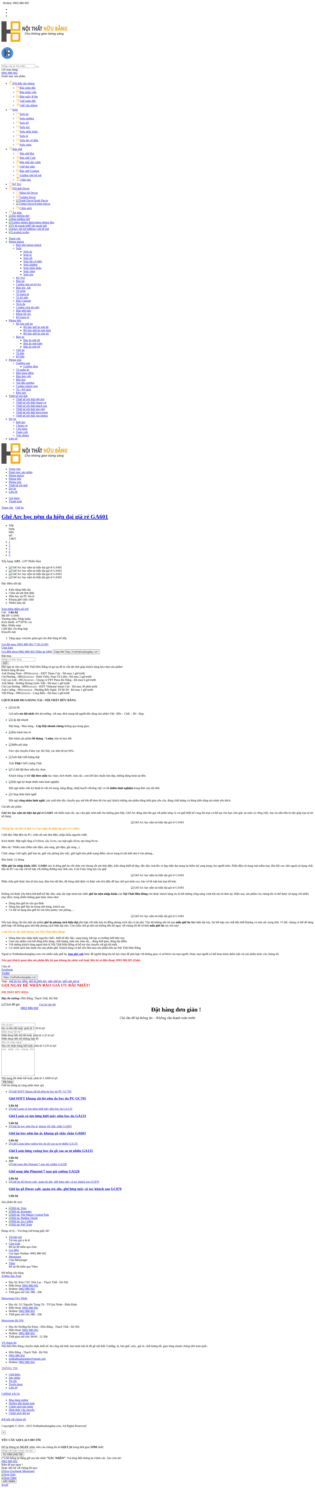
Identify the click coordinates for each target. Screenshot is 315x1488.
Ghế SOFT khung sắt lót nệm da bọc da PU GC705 (47, 1098)
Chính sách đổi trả (19, 1413)
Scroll (4, 1484)
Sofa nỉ (27, 254)
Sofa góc (28, 274)
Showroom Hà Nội (12, 1320)
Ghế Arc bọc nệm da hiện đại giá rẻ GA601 (54, 516)
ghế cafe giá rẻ (71, 981)
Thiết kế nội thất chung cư (31, 402)
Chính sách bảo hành (21, 1406)
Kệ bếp (20, 356)
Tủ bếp (20, 353)
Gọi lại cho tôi (47, 1004)
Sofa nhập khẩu (32, 268)
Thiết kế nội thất (18, 396)
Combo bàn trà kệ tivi (28, 284)
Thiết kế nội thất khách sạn (31, 405)
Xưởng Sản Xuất (11, 1276)
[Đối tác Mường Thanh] (23, 1218)
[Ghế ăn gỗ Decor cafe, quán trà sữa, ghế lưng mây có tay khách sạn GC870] (54, 1181)
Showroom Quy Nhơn (14, 1298)
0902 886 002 (9, 72)
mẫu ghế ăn (54, 981)
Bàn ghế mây (23, 310)
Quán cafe (22, 432)
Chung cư (22, 425)
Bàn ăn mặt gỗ (31, 346)
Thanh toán (15, 501)
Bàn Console (23, 300)
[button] (9, 1461)
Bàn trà (20, 281)
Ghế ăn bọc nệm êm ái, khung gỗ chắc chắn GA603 (47, 1133)
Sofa (18, 248)
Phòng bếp (15, 320)
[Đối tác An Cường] (21, 1221)
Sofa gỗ (27, 258)
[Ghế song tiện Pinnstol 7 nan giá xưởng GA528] (38, 1164)
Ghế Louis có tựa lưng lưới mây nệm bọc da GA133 (47, 1116)
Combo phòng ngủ (27, 386)
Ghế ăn (20, 350)
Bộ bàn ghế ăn (24, 323)
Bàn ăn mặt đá (31, 340)
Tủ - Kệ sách (23, 389)
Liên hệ (13, 438)
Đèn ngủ (21, 392)
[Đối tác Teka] (17, 1208)
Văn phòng (22, 435)
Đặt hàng (7, 1081)
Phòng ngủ (15, 359)
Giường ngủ (23, 363)
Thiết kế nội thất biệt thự (30, 399)
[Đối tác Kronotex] (20, 1211)
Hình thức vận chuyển (21, 1409)
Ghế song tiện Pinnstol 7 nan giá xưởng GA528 (44, 1171)
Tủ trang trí (22, 294)
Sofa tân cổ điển (32, 261)
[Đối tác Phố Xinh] (20, 1224)
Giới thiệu (14, 1374)
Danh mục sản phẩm (20, 472)
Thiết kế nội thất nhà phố (30, 409)
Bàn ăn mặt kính (32, 343)
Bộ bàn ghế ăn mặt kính (37, 330)
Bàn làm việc (23, 376)
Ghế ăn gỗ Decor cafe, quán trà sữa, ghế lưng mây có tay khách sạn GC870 (65, 1189)
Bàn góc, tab (23, 287)
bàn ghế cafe (76, 954)
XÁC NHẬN (9, 1481)
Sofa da (27, 251)
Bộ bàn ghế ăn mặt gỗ (36, 333)
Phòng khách (16, 241)
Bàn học (21, 379)
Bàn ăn (20, 336)
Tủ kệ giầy (22, 297)
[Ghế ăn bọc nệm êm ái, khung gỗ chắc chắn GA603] (40, 1126)
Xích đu (20, 304)
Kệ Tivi (20, 277)
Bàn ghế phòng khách (28, 245)
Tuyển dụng (16, 1384)
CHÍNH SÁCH (10, 1393)
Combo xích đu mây (28, 307)
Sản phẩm (14, 1377)
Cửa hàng (21, 428)
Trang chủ (14, 238)
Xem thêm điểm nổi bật (14, 609)
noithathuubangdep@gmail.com (27, 1358)
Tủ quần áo (22, 369)
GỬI (5, 663)
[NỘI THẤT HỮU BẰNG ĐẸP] (34, 39)
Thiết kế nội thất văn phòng (32, 415)
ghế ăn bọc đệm (18, 981)
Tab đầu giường (25, 382)
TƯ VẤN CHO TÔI (13, 1454)
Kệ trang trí (22, 317)
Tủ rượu (21, 290)
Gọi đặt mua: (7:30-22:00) (24, 644)
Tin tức (13, 1381)
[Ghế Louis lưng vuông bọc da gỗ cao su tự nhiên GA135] (43, 1143)
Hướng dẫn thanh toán (22, 1403)
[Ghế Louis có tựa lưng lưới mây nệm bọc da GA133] (40, 1108)
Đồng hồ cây (23, 313)
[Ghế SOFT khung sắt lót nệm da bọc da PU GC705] (40, 1091)
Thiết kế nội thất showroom (32, 412)
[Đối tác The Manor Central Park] (29, 1214)
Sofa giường (30, 264)
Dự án (12, 419)
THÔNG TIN (9, 1368)
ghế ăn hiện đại (37, 981)
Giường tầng (30, 366)
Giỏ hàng (14, 498)
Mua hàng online (18, 1400)
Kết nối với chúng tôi (13, 1419)
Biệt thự (20, 422)
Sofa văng (29, 271)
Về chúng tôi (8, 1342)
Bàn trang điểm (25, 373)
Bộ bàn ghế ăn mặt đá (35, 327)
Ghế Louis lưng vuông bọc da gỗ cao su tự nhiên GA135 (51, 1151)
